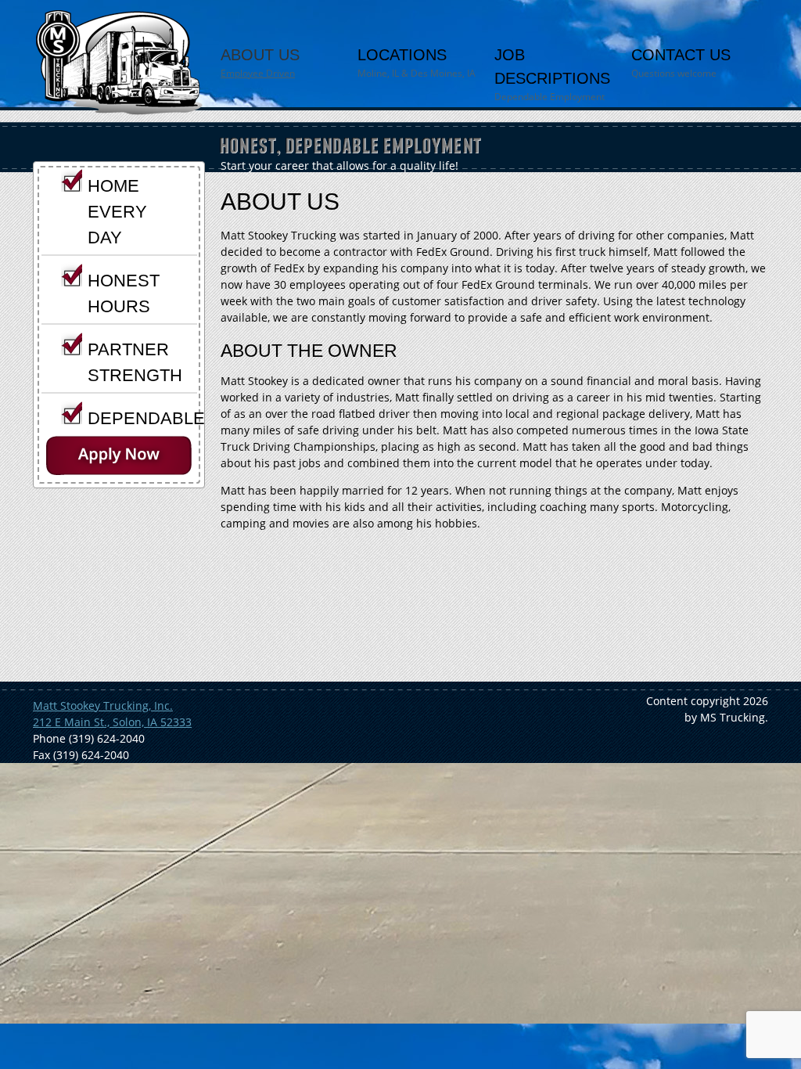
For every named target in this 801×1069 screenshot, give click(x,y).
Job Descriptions (552, 74)
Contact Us (681, 63)
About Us (260, 63)
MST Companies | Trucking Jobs (118, 62)
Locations (416, 63)
